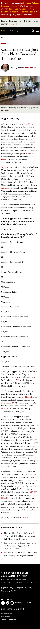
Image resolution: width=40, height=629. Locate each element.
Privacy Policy (6, 614)
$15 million (29, 397)
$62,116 (33, 486)
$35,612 (4, 498)
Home (2, 37)
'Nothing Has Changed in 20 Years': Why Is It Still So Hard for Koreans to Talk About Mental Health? (20, 536)
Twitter (7, 603)
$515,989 (5, 409)
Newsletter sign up (11, 609)
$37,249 (34, 478)
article (28, 154)
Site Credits (5, 617)
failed (3, 160)
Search (33, 31)
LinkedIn (29, 603)
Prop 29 (27, 124)
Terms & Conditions (8, 620)
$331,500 (15, 380)
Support (4, 168)
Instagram (19, 603)
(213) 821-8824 (12, 591)
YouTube (12, 603)
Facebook (3, 603)
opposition (5, 188)
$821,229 (33, 492)
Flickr (25, 518)
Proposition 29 (7, 403)
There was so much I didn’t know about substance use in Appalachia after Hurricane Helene (20, 546)
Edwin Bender (29, 68)
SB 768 (26, 142)
